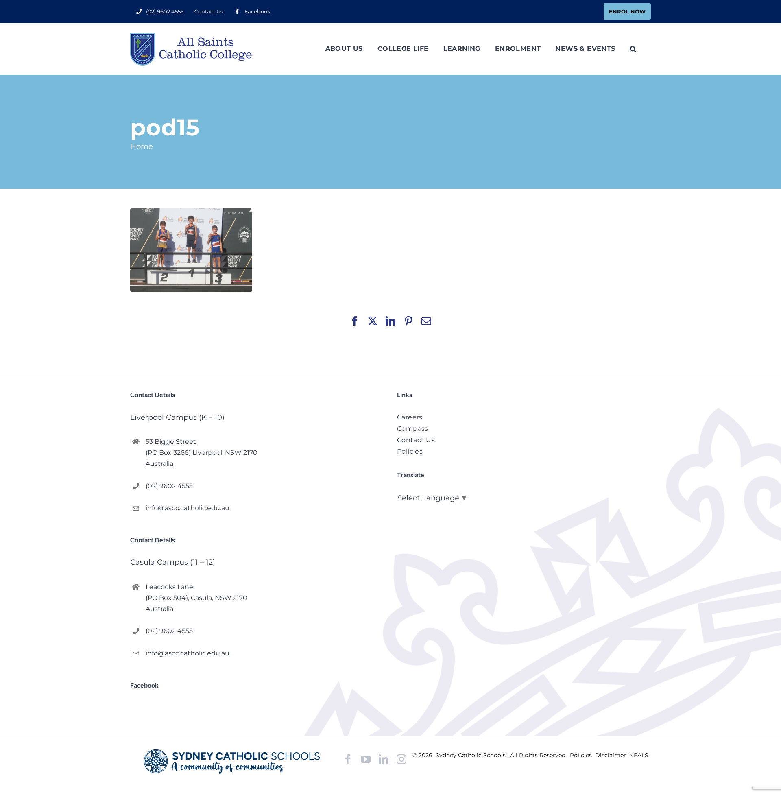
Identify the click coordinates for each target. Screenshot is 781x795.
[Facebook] (348, 759)
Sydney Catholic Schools (471, 755)
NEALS (638, 755)
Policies (581, 755)
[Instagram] (401, 759)
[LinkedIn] (383, 759)
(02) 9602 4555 (169, 486)
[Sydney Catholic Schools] (234, 762)
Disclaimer (611, 755)
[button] (633, 48)
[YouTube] (366, 759)
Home (141, 146)
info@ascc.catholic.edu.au (187, 508)
